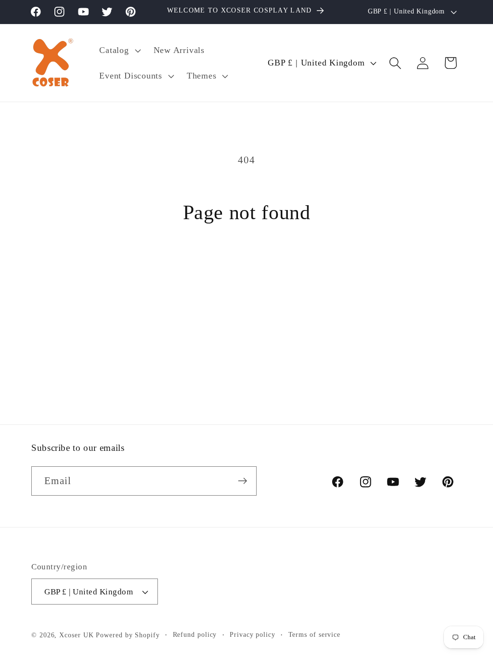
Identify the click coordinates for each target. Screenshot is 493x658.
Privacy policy (252, 634)
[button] (119, 50)
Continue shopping (246, 271)
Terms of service (314, 634)
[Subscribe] (242, 481)
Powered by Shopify (127, 635)
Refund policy (195, 634)
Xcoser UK (76, 635)
